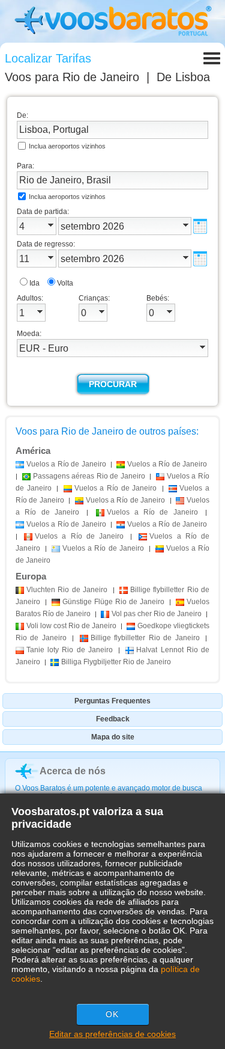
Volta (65, 283)
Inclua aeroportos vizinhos (67, 146)
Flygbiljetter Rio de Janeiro (116, 662)
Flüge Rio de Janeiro (113, 602)
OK (112, 1014)
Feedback (113, 719)
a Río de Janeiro (66, 464)
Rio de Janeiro (66, 590)
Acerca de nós (73, 771)
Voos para (72, 77)
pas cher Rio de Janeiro (157, 614)
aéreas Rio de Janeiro (89, 476)
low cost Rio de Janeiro (71, 626)
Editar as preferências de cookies (112, 1034)
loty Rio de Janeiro (69, 650)
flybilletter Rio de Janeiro (145, 638)
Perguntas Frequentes (112, 701)
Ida (34, 283)
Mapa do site (112, 737)
